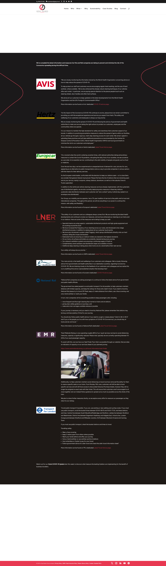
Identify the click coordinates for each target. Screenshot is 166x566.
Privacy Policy (58, 563)
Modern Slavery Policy (83, 563)
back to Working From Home (83, 476)
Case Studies (107, 8)
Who (72, 8)
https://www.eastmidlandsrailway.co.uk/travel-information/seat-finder (84, 348)
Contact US (58, 532)
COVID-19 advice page (101, 104)
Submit (121, 547)
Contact (123, 8)
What (78, 8)
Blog (116, 8)
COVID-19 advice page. (104, 273)
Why (86, 8)
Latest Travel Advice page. (103, 147)
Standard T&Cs (97, 563)
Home (66, 8)
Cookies (91, 563)
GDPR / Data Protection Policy (70, 563)
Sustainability (95, 8)
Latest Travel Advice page (108, 326)
